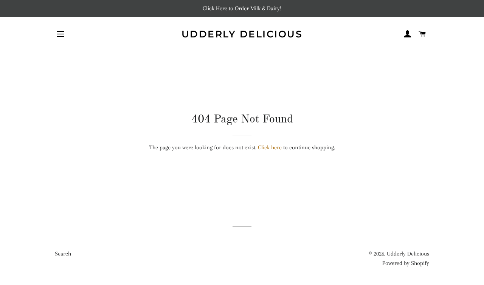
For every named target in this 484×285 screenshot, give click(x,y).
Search (63, 253)
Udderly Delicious (242, 34)
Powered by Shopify (405, 263)
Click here (270, 147)
